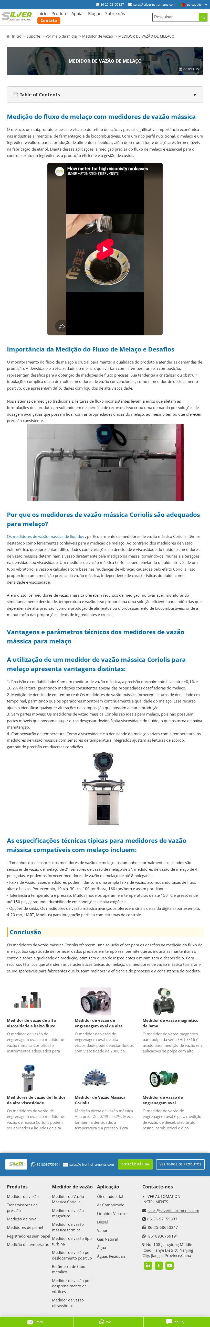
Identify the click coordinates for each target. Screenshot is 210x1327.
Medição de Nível (22, 1218)
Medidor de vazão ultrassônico (68, 1302)
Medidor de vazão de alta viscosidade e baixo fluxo (31, 1023)
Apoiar (77, 13)
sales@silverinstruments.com (154, 4)
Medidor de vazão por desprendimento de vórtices (71, 1286)
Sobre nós (115, 13)
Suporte (33, 36)
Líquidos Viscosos (112, 1213)
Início (42, 13)
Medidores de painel (25, 1227)
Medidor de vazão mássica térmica (68, 1227)
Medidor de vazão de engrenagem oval (163, 1100)
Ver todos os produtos (181, 1164)
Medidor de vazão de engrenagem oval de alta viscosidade (99, 1023)
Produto (59, 13)
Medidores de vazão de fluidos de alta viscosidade (36, 1100)
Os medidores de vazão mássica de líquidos (45, 536)
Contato (48, 20)
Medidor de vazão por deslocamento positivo (72, 1255)
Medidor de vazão (97, 36)
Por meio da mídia (61, 36)
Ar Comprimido (110, 1204)
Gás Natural (107, 1239)
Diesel (102, 1221)
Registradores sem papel (28, 1236)
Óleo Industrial (110, 1196)
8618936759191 (48, 1164)
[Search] (203, 17)
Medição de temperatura (28, 1244)
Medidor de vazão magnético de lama (170, 1023)
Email (39, 1322)
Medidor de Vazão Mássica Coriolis (100, 1100)
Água (101, 1247)
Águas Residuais (111, 1256)
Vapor (102, 1230)
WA (108, 1322)
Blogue (94, 13)
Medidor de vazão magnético (68, 1213)
